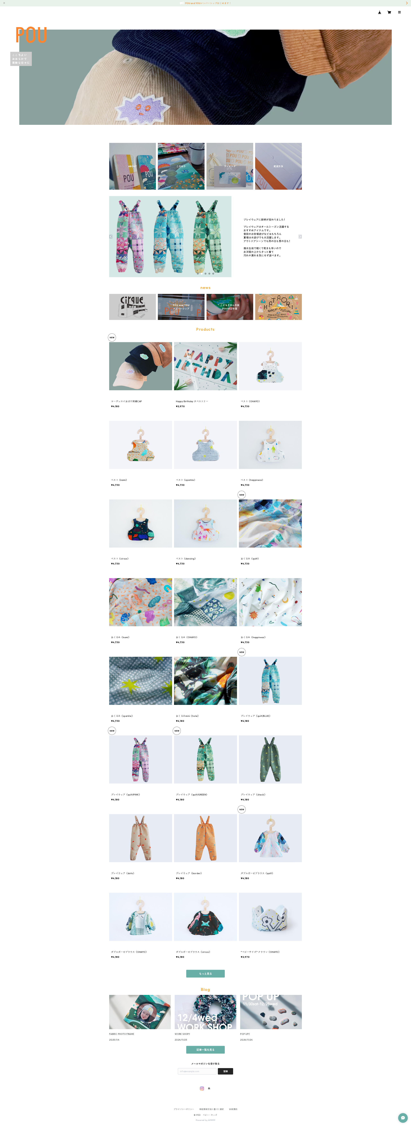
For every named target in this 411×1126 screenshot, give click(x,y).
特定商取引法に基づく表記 (211, 1109)
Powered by (202, 1120)
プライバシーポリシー (184, 1109)
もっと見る (205, 973)
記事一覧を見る (205, 1049)
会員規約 (233, 1109)
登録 (225, 1071)
